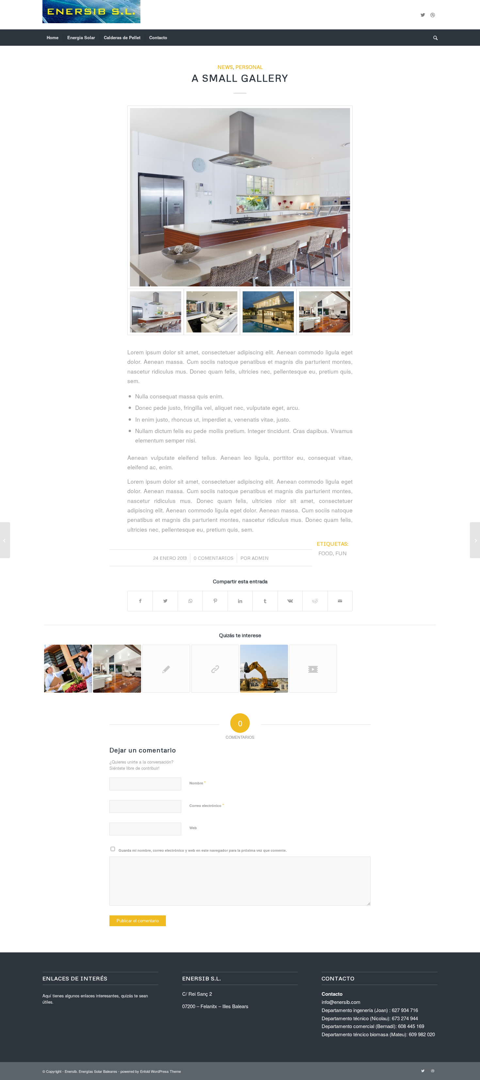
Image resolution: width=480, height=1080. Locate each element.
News (225, 67)
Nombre (197, 783)
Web (193, 827)
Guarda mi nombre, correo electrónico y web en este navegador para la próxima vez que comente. (203, 850)
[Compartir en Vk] (290, 601)
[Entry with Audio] (68, 669)
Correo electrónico (206, 805)
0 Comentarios (213, 558)
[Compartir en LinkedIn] (240, 601)
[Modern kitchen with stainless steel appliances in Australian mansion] (240, 197)
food (325, 553)
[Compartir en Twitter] (165, 601)
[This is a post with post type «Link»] (215, 669)
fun (341, 553)
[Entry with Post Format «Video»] (313, 669)
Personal (249, 67)
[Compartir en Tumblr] (265, 601)
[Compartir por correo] (340, 601)
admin (260, 558)
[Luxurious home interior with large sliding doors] (324, 312)
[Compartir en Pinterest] (215, 601)
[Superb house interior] (212, 312)
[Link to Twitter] (423, 15)
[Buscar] (433, 37)
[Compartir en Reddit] (315, 601)
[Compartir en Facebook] (140, 601)
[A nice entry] (264, 669)
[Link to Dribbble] (433, 15)
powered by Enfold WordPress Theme (150, 1071)
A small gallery (240, 78)
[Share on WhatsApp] (190, 601)
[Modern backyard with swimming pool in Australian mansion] (268, 312)
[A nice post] (117, 669)
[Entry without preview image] (166, 669)
